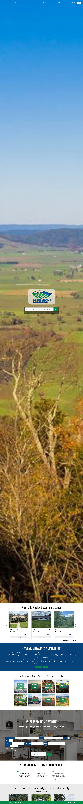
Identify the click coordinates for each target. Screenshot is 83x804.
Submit (49, 754)
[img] (68, 803)
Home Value (39, 2)
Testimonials (68, 2)
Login (79, 2)
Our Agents (50, 2)
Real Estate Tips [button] (59, 2)
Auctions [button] (31, 2)
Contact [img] (74, 2)
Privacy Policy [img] (65, 750)
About (44, 2)
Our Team (38, 667)
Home (16, 2)
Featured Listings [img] (23, 2)
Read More (63, 769)
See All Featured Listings (69, 640)
